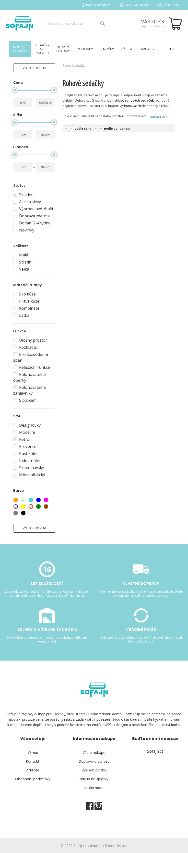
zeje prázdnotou (153, 26)
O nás (33, 752)
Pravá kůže (29, 301)
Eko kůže (27, 294)
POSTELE (168, 49)
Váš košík (152, 21)
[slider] (14, 90)
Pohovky (85, 49)
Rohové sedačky (20, 49)
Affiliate (32, 770)
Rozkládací (28, 347)
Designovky (30, 425)
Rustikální (28, 453)
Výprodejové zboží (36, 208)
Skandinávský (31, 467)
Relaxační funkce (34, 367)
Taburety (146, 49)
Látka (24, 315)
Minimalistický (32, 474)
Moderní (27, 432)
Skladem (27, 194)
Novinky (26, 230)
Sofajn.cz (155, 751)
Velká (24, 269)
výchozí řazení (34, 68)
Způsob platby (94, 770)
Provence (27, 446)
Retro (24, 439)
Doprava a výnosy (94, 761)
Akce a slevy (30, 201)
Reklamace (94, 787)
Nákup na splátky (94, 779)
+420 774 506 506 (136, 5)
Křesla (126, 49)
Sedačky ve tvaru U (42, 49)
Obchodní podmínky (32, 779)
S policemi (28, 400)
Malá (23, 255)
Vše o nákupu (94, 752)
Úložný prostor (33, 340)
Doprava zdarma (34, 216)
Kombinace (29, 308)
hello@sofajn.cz (98, 5)
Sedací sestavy (63, 49)
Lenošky (107, 49)
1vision (121, 845)
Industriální (29, 460)
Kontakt (32, 761)
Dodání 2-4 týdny (34, 223)
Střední (25, 262)
